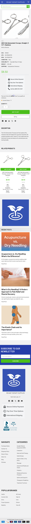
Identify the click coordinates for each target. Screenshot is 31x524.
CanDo (3, 494)
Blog (2, 459)
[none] (15, 24)
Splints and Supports (22, 477)
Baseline (3, 505)
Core (17, 499)
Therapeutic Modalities (22, 480)
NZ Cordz (18, 494)
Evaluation (19, 450)
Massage (19, 463)
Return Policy (4, 454)
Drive (2, 499)
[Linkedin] (18, 401)
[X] (12, 121)
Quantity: (4, 103)
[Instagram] (9, 401)
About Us (3, 456)
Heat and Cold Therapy (22, 453)
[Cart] (28, 2)
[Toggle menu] (2, 2)
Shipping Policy (5, 451)
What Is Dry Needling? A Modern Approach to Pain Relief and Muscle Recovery (14, 291)
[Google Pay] (15, 116)
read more (4, 263)
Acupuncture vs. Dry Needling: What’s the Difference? (13, 255)
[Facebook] (2, 121)
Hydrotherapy (20, 456)
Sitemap (3, 462)
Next (29, 173)
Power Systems (5, 502)
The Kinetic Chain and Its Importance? (11, 328)
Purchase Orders (5, 446)
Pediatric (19, 470)
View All (18, 505)
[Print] (9, 121)
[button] (15, 212)
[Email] (6, 121)
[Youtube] (21, 401)
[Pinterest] (15, 121)
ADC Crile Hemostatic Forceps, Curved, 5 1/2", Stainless (8, 174)
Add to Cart (7, 169)
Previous (1, 173)
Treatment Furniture (22, 483)
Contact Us (4, 448)
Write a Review (5, 47)
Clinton (18, 502)
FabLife (18, 497)
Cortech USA (4, 497)
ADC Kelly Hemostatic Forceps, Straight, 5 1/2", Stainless (23, 174)
